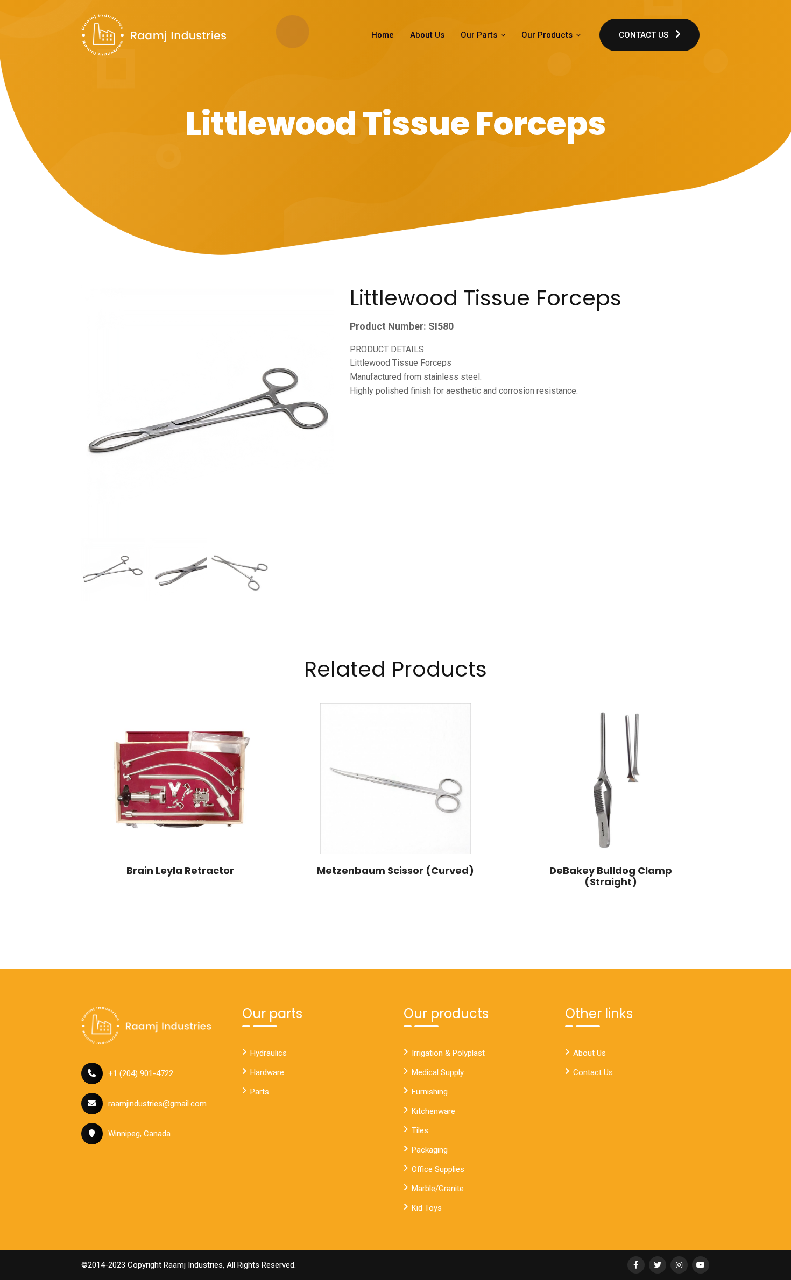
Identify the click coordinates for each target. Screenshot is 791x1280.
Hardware (267, 1072)
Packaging (430, 1150)
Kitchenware (433, 1111)
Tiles (420, 1130)
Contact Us (644, 35)
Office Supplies (438, 1169)
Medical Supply (438, 1072)
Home (382, 35)
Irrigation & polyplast (448, 1053)
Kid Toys (427, 1208)
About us (589, 1053)
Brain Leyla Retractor (180, 870)
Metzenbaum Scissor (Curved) (395, 870)
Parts (259, 1092)
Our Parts (480, 35)
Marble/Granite (438, 1188)
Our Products (548, 35)
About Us (427, 35)
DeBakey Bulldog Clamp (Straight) (610, 876)
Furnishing (430, 1092)
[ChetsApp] (154, 35)
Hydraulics (268, 1053)
